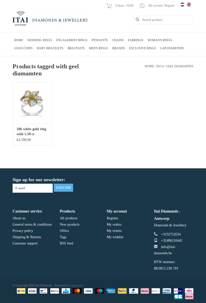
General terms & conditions (32, 224)
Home (18, 40)
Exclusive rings (142, 48)
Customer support (25, 243)
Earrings (135, 40)
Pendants (100, 40)
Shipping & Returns (27, 237)
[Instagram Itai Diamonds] (189, 180)
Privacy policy (23, 231)
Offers (64, 231)
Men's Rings (98, 48)
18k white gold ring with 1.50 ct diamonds (31, 132)
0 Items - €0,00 (124, 5)
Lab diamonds (172, 48)
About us (19, 218)
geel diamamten (179, 66)
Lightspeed (76, 285)
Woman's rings (159, 40)
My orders (114, 224)
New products (69, 224)
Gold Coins (23, 48)
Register (112, 218)
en (189, 5)
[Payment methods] (20, 290)
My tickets (114, 231)
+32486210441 (171, 240)
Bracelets (76, 48)
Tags (160, 66)
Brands (118, 48)
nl (182, 5)
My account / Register (161, 5)
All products (68, 218)
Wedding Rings (39, 40)
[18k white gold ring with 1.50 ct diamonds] (32, 103)
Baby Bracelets (50, 48)
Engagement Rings (71, 40)
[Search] (135, 19)
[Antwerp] (50, 18)
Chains (118, 40)
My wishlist (115, 237)
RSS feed (66, 243)
